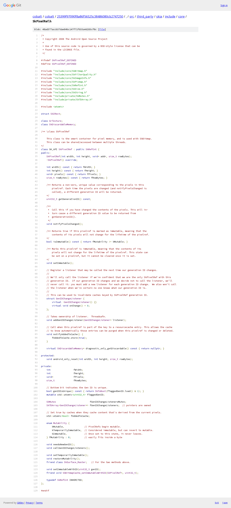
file (102, 29)
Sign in (224, 5)
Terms (39, 502)
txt (217, 502)
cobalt (37, 16)
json (225, 502)
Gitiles (20, 502)
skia (159, 16)
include (170, 16)
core (181, 16)
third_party (145, 16)
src (132, 16)
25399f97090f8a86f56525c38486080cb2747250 (90, 16)
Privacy (29, 502)
